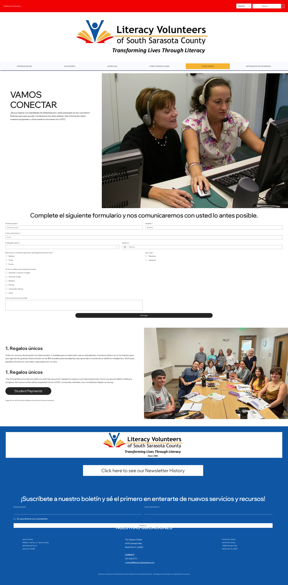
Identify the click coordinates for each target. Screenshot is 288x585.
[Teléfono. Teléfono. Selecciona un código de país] (126, 247)
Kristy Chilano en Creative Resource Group (176, 574)
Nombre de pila (11, 223)
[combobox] (62, 247)
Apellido (149, 223)
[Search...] (283, 6)
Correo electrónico (13, 233)
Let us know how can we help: (16, 298)
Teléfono (126, 243)
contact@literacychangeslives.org (139, 562)
